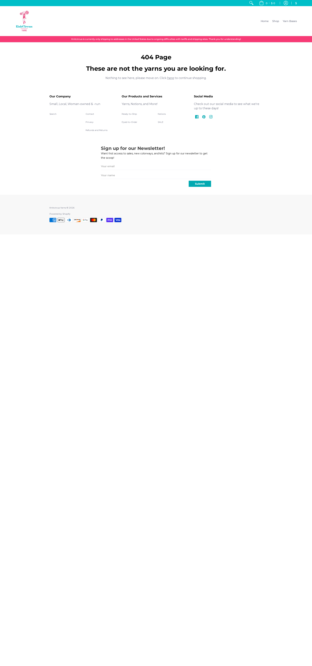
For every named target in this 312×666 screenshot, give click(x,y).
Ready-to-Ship (129, 114)
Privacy (90, 122)
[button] (267, 3)
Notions (162, 114)
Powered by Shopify (59, 213)
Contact (90, 114)
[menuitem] (251, 3)
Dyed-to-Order (129, 122)
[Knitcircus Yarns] (24, 21)
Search (53, 114)
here (170, 78)
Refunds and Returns (96, 130)
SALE (160, 122)
